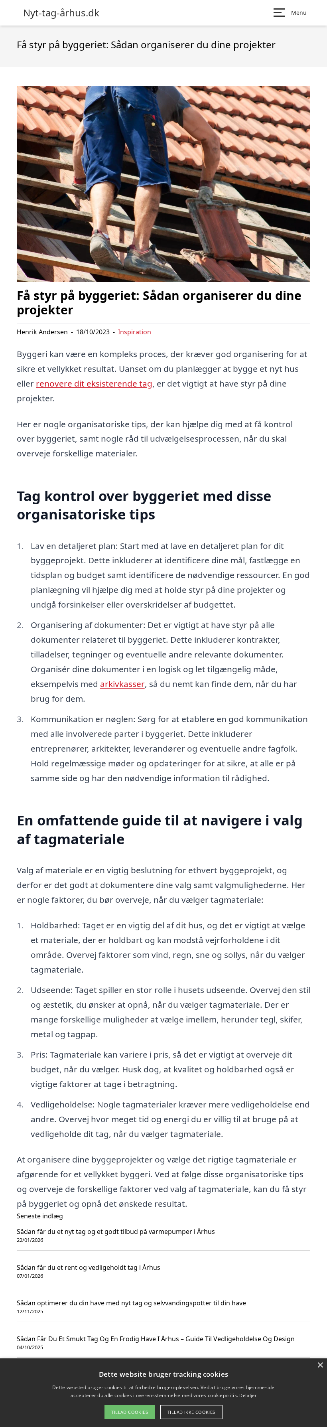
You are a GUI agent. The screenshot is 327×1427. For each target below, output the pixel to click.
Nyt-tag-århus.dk (61, 12)
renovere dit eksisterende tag (94, 383)
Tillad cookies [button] (129, 1412)
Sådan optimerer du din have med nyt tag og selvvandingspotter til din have (131, 1303)
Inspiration (134, 332)
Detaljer (247, 1395)
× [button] (320, 1365)
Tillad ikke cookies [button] (191, 1412)
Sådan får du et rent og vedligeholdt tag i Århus (88, 1267)
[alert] (163, 1392)
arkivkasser (122, 683)
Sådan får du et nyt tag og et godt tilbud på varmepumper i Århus (116, 1231)
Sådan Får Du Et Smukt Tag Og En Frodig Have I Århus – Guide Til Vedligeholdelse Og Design (156, 1338)
